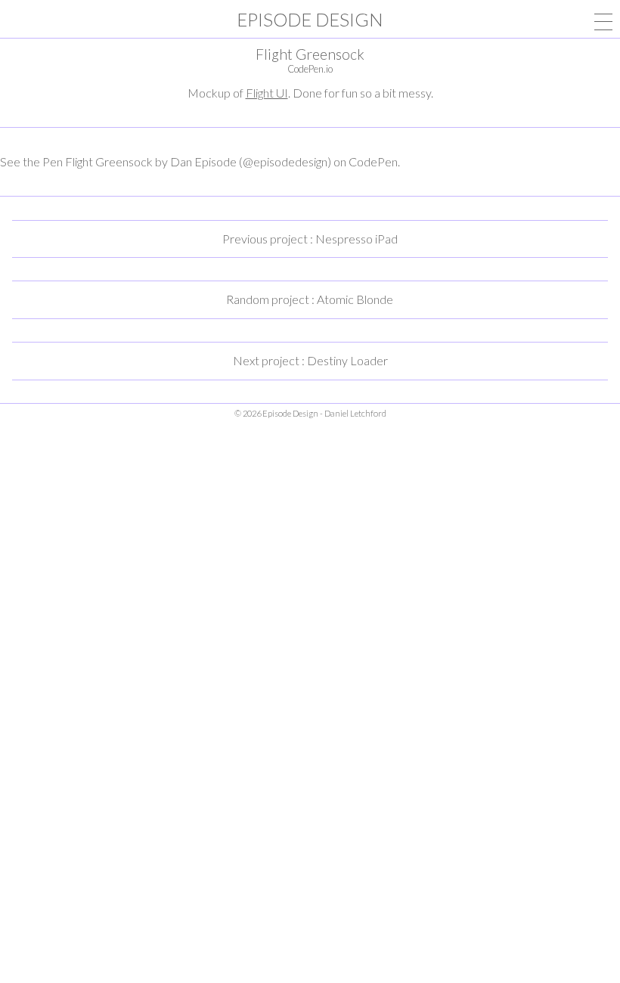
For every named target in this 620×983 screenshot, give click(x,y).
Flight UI (267, 92)
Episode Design (310, 19)
